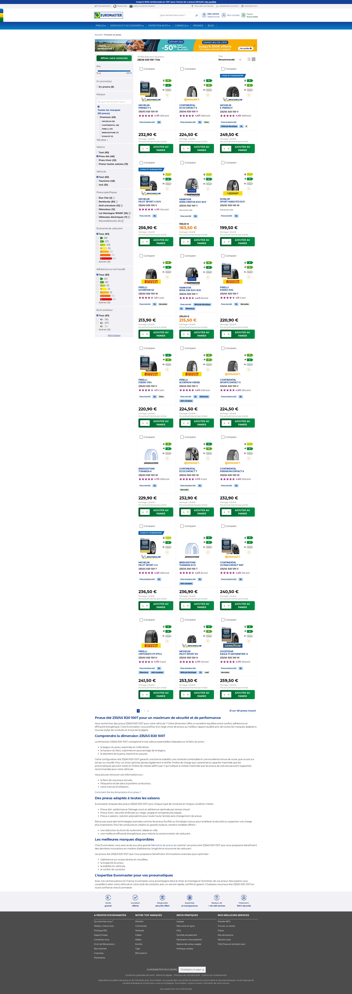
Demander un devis (228, 6)
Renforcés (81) (107, 201)
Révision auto (224, 939)
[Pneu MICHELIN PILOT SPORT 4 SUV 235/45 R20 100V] (151, 182)
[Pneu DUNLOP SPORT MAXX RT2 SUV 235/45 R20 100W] (232, 182)
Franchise (121, 6)
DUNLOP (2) (107, 136)
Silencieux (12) (107, 209)
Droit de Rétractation (104, 944)
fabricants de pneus (162, 845)
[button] (114, 198)
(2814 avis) (246, 390)
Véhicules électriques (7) (113, 217)
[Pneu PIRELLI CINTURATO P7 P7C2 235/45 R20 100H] (151, 634)
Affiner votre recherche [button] (114, 58)
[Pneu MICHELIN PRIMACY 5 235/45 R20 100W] (151, 88)
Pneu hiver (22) (107, 160)
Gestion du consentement (214, 975)
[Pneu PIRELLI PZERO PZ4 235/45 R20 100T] (232, 270)
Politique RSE (100, 930)
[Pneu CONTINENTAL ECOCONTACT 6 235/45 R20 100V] (192, 88)
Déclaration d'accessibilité (189, 939)
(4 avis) (163, 662)
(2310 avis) (164, 116)
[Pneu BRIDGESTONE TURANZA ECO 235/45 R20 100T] (192, 546)
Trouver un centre (203, 6)
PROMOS (198, 25)
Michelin (139, 921)
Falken (138, 935)
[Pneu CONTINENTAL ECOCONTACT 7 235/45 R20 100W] (192, 452)
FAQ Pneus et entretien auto (231, 944)
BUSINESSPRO (104, 6)
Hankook (139, 930)
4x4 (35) (103, 184)
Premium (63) (108, 117)
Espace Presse (101, 935)
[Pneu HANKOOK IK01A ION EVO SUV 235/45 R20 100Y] (192, 269)
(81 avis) (204, 573)
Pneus (221, 930)
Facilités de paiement (187, 935)
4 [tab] (180, 48)
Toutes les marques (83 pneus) (109, 112)
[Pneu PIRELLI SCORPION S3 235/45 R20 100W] (151, 270)
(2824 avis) (205, 116)
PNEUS (100, 25)
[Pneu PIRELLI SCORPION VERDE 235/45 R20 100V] (192, 363)
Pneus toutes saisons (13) (113, 164)
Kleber (138, 939)
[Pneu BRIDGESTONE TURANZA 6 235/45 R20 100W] (151, 452)
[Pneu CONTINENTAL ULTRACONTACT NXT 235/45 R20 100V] (232, 546)
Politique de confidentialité (187, 975)
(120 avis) (205, 662)
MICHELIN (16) (108, 121)
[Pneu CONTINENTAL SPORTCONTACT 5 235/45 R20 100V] (232, 363)
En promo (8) (106, 87)
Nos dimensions (225, 935)
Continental (141, 926)
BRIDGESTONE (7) (110, 133)
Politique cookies (185, 948)
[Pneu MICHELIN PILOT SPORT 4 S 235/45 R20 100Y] (151, 546)
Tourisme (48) (107, 181)
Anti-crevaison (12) (109, 205)
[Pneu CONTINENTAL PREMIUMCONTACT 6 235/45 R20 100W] (232, 452)
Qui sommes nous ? (103, 921)
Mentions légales (164, 975)
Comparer (149, 69)
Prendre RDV (250, 6)
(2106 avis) (246, 479)
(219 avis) (246, 573)
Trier (220, 56)
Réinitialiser (114, 335)
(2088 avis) (246, 116)
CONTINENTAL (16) (110, 125)
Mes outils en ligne (186, 926)
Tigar (137, 948)
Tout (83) (104, 152)
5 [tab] (184, 48)
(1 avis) (161, 298)
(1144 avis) (164, 209)
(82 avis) (204, 298)
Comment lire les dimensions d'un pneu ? (118, 792)
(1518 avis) (246, 662)
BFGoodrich (141, 953)
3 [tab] (176, 48)
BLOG (211, 25)
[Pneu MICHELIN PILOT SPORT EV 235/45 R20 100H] (192, 634)
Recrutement (100, 948)
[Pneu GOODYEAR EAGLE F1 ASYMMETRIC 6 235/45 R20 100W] (232, 634)
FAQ (179, 930)
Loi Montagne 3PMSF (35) (113, 213)
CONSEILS (180, 25)
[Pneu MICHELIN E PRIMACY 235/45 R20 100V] (232, 88)
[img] (129, 102)
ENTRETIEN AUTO (158, 25)
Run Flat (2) (105, 198)
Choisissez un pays (191, 969)
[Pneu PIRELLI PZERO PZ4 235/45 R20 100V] (151, 363)
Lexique (180, 921)
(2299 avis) (164, 479)
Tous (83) (104, 234)
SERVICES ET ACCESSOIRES (126, 25)
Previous (97, 45)
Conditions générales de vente (139, 975)
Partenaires (99, 958)
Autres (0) (104, 261)
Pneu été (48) (107, 156)
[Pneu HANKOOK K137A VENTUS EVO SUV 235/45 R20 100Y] (192, 181)
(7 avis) (204, 479)
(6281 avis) (164, 573)
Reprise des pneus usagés (189, 944)
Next (255, 45)
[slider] (96, 71)
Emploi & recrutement (144, 6)
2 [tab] (171, 48)
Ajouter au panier (161, 148)
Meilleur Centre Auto (104, 926)
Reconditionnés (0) (110, 221)
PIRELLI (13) (107, 129)
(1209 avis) (205, 390)
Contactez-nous (101, 939)
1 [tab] (167, 48)
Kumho (138, 944)
